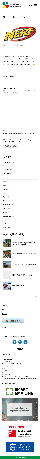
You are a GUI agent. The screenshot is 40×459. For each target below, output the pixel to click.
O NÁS (4, 332)
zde (33, 64)
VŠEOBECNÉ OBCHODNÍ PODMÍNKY (13, 336)
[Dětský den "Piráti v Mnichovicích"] (7, 254)
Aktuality (5, 166)
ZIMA (4, 224)
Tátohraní (5, 220)
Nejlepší (5, 197)
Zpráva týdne (7, 227)
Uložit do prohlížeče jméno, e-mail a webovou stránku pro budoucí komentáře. (19, 135)
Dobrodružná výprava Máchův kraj (24, 264)
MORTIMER (6, 193)
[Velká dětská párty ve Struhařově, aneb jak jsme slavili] (7, 243)
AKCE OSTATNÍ (7, 162)
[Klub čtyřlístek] (11, 5)
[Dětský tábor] (13, 322)
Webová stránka (7, 125)
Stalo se (5, 212)
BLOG (4, 327)
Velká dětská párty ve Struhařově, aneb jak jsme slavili (23, 243)
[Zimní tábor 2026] (7, 286)
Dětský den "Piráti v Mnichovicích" (24, 254)
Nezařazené (6, 204)
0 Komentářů (19, 45)
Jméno (5, 111)
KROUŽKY (6, 177)
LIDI (4, 181)
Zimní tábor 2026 (18, 286)
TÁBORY (4, 314)
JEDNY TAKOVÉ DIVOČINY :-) (22, 275)
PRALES (5, 208)
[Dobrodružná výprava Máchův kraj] (7, 264)
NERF (4, 200)
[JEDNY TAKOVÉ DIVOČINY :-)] (7, 275)
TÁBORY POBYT (8, 216)
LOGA (4, 185)
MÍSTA (5, 189)
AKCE (3, 309)
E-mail (5, 118)
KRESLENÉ (6, 174)
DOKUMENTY (7, 170)
